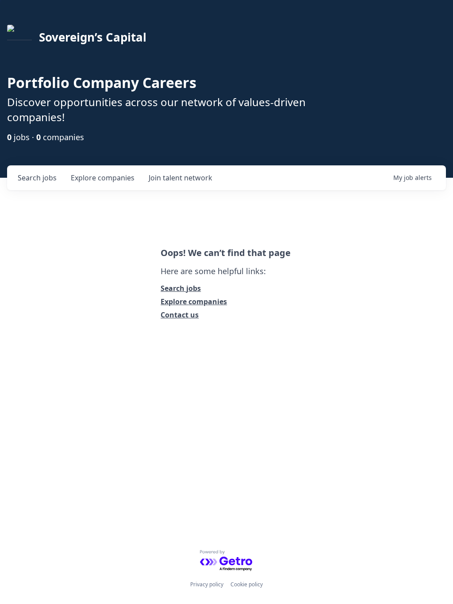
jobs (37, 178)
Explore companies (194, 301)
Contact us (180, 315)
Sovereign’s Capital (92, 37)
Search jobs (181, 288)
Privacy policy (206, 584)
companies (102, 178)
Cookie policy (246, 584)
